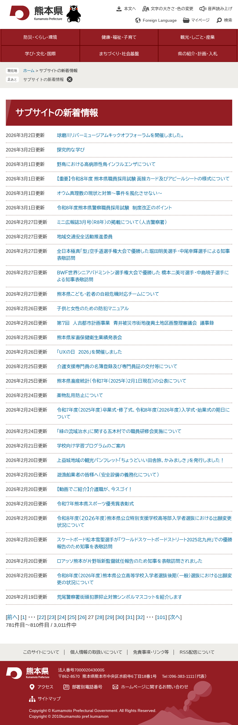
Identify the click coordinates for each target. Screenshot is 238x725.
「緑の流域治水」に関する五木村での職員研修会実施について (119, 431)
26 (82, 617)
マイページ (200, 20)
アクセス (45, 686)
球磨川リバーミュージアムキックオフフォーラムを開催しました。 (120, 135)
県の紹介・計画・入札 (197, 53)
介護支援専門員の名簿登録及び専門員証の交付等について (117, 366)
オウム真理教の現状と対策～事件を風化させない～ (109, 193)
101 (161, 617)
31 (130, 617)
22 (41, 617)
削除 (70, 79)
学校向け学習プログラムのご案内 (91, 445)
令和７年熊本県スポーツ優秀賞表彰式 (95, 503)
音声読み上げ (220, 8)
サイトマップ (49, 698)
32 (140, 617)
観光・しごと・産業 (198, 37)
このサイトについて (41, 652)
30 (120, 617)
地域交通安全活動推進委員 (85, 236)
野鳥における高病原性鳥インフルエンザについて (106, 164)
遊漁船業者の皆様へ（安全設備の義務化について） (108, 474)
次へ (175, 617)
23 (52, 617)
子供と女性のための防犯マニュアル (93, 308)
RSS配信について (197, 652)
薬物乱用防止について (80, 395)
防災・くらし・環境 (40, 37)
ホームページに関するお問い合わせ (154, 686)
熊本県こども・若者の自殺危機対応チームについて (108, 294)
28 (99, 617)
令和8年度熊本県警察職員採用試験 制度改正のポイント (114, 207)
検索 (228, 20)
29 (110, 617)
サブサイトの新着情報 (43, 79)
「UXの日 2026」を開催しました (89, 352)
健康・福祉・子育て (119, 37)
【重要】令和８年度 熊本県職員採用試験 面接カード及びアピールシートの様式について (143, 178)
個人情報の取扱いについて (96, 652)
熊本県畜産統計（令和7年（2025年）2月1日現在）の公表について (122, 381)
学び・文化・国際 (40, 53)
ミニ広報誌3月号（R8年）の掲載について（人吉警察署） (112, 222)
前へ (12, 617)
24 (62, 617)
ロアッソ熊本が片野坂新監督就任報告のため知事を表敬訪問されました (130, 561)
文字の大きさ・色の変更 (172, 8)
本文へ (130, 8)
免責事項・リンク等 (151, 652)
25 (72, 617)
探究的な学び (71, 149)
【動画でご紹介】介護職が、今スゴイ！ (95, 489)
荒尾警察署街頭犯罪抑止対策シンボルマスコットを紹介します (119, 597)
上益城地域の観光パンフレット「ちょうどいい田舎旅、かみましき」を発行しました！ (141, 460)
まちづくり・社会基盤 (119, 53)
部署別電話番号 (87, 686)
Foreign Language (160, 20)
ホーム (29, 70)
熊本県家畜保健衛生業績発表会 (89, 337)
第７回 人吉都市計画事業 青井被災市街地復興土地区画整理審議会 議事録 (135, 323)
